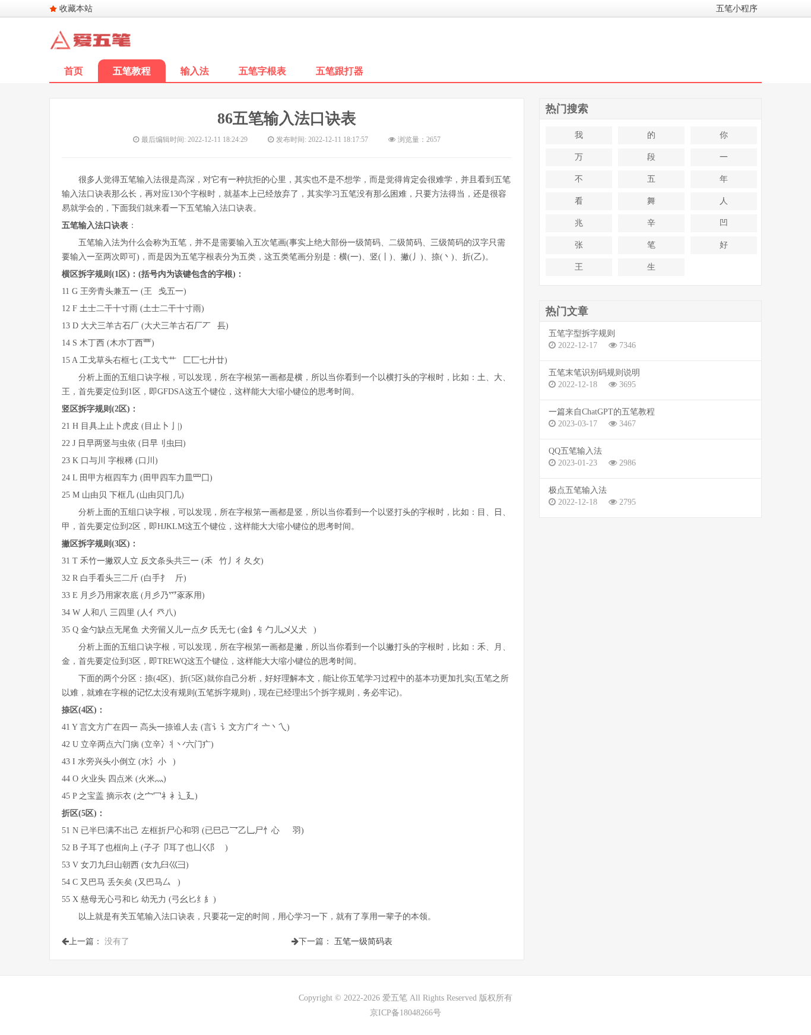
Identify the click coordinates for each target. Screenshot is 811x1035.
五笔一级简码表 (363, 941)
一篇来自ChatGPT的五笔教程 (602, 411)
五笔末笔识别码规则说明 (594, 372)
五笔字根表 (262, 71)
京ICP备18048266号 (405, 1012)
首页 (73, 71)
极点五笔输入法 (578, 490)
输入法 (194, 71)
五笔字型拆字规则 (582, 333)
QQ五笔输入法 (575, 451)
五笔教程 (132, 71)
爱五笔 (394, 997)
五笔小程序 (737, 8)
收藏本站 (76, 8)
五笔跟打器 (339, 71)
